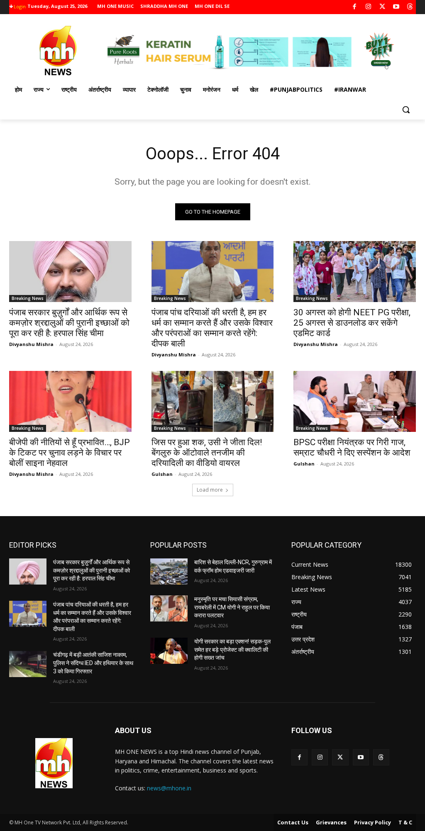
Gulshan (162, 474)
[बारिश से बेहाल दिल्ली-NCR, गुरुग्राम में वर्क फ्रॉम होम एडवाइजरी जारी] (169, 571)
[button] (406, 109)
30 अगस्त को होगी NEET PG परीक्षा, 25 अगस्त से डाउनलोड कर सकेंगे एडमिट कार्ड (351, 322)
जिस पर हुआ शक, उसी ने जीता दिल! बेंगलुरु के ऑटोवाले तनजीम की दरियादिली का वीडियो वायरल (206, 452)
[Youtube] (396, 7)
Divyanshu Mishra (31, 344)
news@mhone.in (169, 788)
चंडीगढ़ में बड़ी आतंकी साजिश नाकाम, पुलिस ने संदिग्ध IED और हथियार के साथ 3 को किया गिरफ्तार (93, 662)
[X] (382, 7)
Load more (210, 489)
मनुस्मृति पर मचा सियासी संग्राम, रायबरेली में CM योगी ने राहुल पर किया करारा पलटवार (232, 607)
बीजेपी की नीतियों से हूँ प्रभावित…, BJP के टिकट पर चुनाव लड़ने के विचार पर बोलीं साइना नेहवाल (69, 452)
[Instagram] (368, 7)
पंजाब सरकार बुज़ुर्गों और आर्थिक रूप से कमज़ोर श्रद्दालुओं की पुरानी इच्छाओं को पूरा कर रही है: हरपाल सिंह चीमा (69, 322)
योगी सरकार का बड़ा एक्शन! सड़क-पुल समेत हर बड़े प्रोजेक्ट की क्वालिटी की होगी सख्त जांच (232, 649)
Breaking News (28, 298)
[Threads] (410, 7)
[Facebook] (355, 7)
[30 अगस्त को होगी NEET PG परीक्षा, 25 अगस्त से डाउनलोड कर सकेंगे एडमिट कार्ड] (354, 271)
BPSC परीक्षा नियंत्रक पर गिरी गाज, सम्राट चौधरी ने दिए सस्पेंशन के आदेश (351, 447)
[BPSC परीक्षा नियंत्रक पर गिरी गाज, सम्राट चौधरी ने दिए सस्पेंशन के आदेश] (354, 401)
